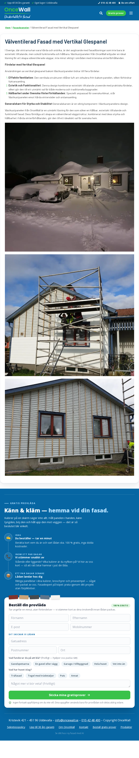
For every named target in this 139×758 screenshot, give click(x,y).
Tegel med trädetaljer (41, 675)
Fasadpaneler (21, 27)
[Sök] (101, 13)
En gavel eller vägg (46, 663)
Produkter (126, 727)
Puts (62, 675)
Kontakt (83, 727)
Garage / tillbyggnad (76, 663)
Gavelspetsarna (20, 663)
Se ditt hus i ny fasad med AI (69, 733)
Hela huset (100, 663)
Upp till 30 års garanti (42, 727)
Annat (74, 675)
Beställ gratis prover (104, 727)
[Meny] (131, 13)
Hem (7, 27)
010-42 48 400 (108, 2)
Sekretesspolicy (16, 727)
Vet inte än (119, 663)
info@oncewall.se (66, 720)
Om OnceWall (67, 727)
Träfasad (16, 675)
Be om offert (128, 2)
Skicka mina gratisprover (67, 695)
